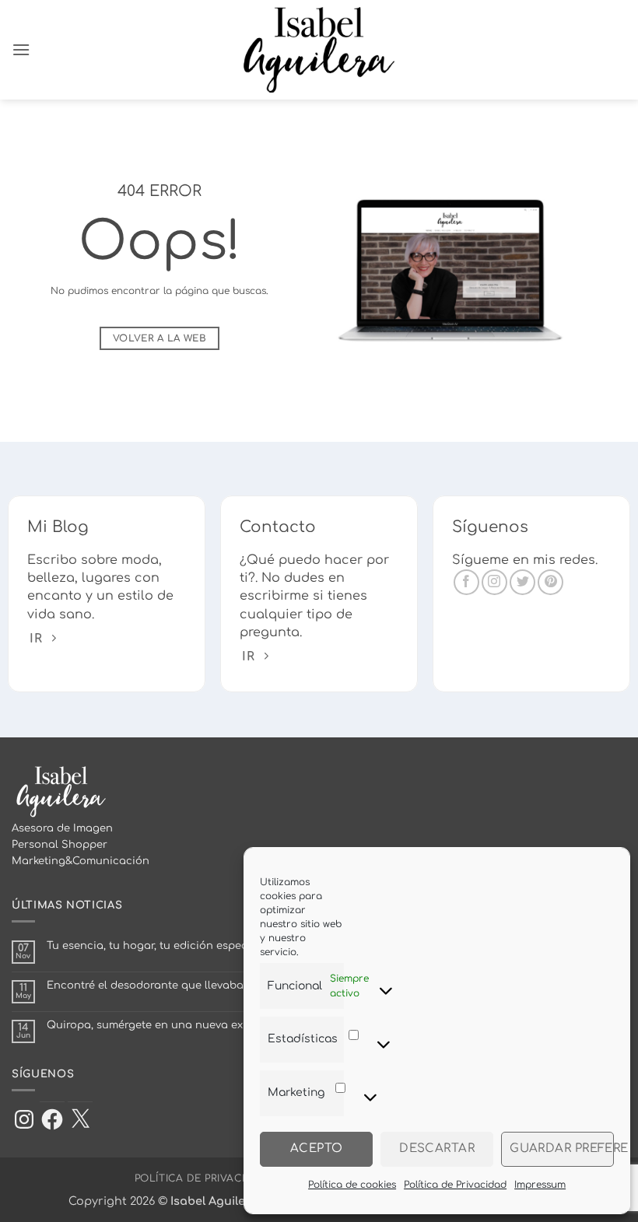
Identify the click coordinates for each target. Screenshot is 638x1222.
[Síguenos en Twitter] (522, 582)
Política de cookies (352, 1184)
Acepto (316, 1148)
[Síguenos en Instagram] (494, 582)
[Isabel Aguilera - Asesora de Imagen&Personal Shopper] (319, 50)
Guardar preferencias (562, 1148)
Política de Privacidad (455, 1184)
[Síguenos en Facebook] (466, 582)
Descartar (437, 1148)
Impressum (540, 1184)
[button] (21, 49)
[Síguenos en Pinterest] (550, 582)
